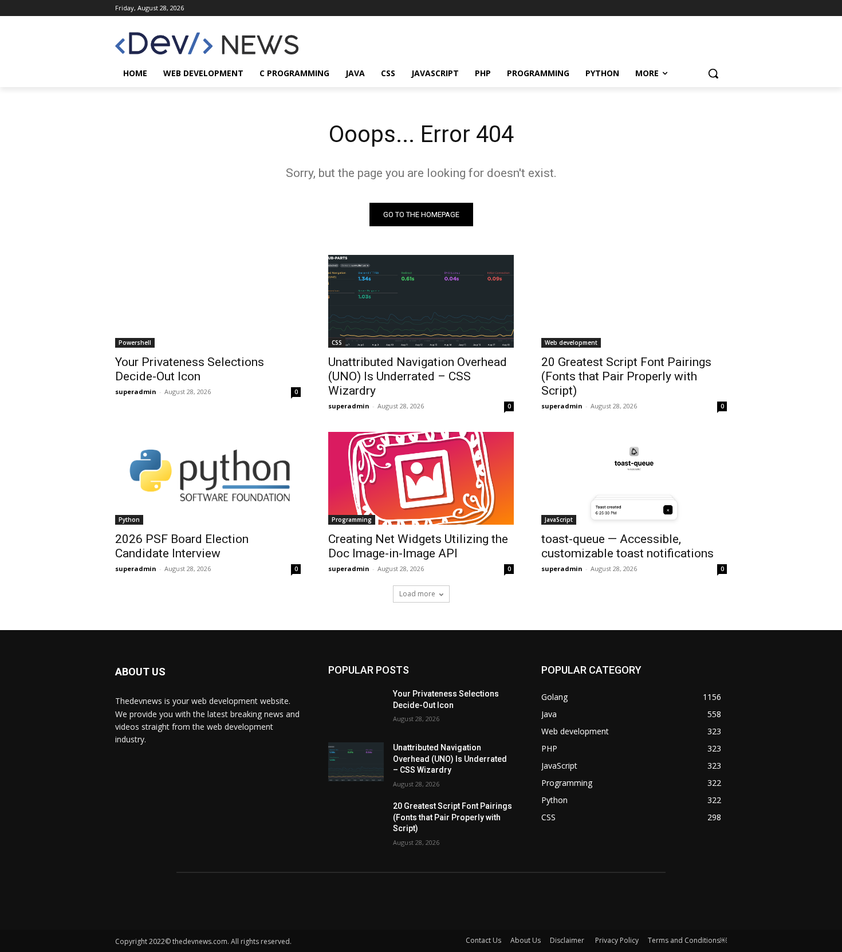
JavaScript (559, 520)
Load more (417, 594)
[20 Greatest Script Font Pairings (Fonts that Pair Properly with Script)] (634, 301)
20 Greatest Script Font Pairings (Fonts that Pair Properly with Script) (626, 376)
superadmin (135, 391)
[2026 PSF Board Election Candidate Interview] (208, 478)
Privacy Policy (617, 940)
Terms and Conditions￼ (687, 940)
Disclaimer (568, 940)
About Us (525, 940)
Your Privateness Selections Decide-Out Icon (189, 369)
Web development (571, 343)
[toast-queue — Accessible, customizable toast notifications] (634, 478)
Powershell (135, 343)
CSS (337, 343)
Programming (352, 520)
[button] (713, 73)
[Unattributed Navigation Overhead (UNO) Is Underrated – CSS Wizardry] (421, 301)
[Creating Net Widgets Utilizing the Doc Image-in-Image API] (421, 478)
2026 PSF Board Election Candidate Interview (182, 546)
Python (129, 520)
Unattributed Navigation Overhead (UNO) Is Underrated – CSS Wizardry (417, 376)
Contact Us (483, 940)
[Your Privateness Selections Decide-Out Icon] (208, 301)
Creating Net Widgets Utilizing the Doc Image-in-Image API (418, 546)
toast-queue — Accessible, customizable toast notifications (627, 546)
